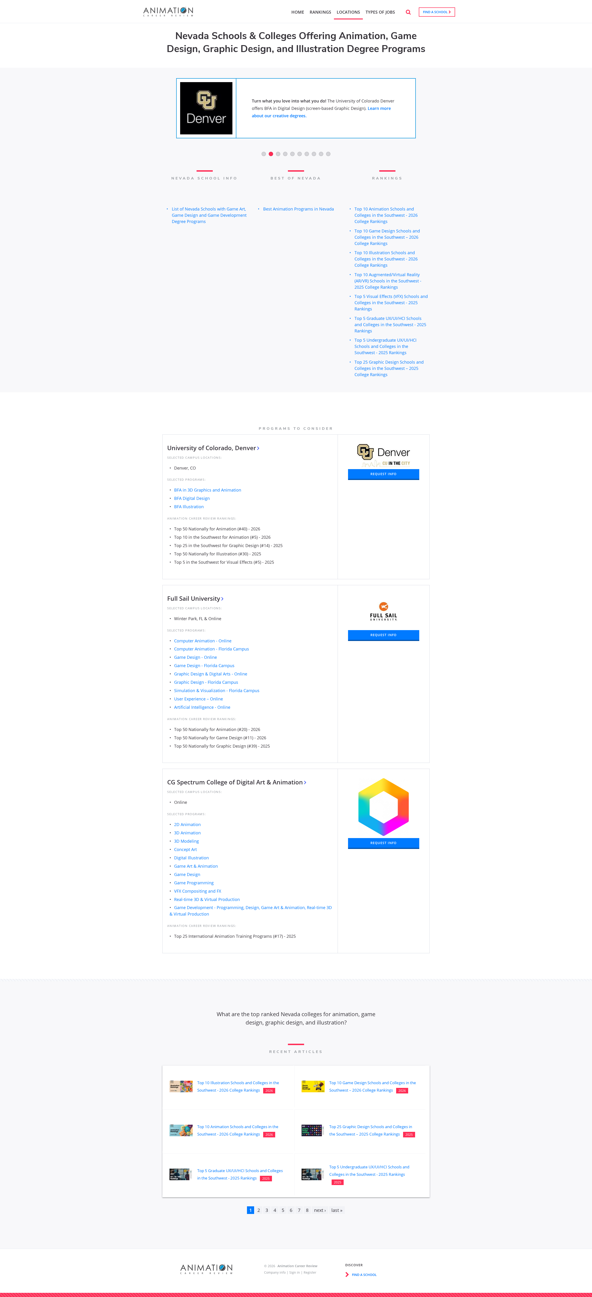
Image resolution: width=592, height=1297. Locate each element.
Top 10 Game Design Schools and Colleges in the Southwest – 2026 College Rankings (387, 237)
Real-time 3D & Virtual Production (207, 899)
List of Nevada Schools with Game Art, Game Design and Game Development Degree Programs (209, 215)
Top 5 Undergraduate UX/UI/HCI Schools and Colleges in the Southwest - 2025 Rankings (385, 346)
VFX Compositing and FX (197, 891)
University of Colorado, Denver (211, 448)
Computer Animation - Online (202, 641)
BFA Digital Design (192, 498)
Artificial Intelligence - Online (202, 707)
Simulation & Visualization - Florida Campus (216, 690)
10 (328, 154)
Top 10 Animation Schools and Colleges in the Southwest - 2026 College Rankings (386, 215)
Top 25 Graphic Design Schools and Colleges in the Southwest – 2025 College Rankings (389, 368)
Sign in (294, 1272)
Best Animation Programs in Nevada (298, 209)
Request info (383, 474)
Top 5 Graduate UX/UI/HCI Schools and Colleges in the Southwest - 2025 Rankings (390, 325)
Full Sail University (193, 598)
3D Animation (187, 833)
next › (320, 1210)
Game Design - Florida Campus (204, 665)
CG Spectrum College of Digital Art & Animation (235, 782)
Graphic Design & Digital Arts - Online (210, 674)
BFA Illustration (189, 506)
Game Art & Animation (196, 866)
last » (336, 1210)
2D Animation (187, 824)
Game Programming (194, 882)
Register (310, 1272)
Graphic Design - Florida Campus (206, 682)
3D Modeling (186, 841)
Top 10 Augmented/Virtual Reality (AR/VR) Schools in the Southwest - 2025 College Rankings (388, 281)
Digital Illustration (191, 858)
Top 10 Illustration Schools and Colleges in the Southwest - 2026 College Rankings (386, 259)
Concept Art (185, 849)
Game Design (187, 874)
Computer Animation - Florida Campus (211, 649)
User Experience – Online (198, 699)
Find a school (436, 12)
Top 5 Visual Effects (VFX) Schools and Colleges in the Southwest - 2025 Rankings (391, 303)
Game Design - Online (195, 657)
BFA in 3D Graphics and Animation (207, 490)
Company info (275, 1272)
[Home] (168, 14)
